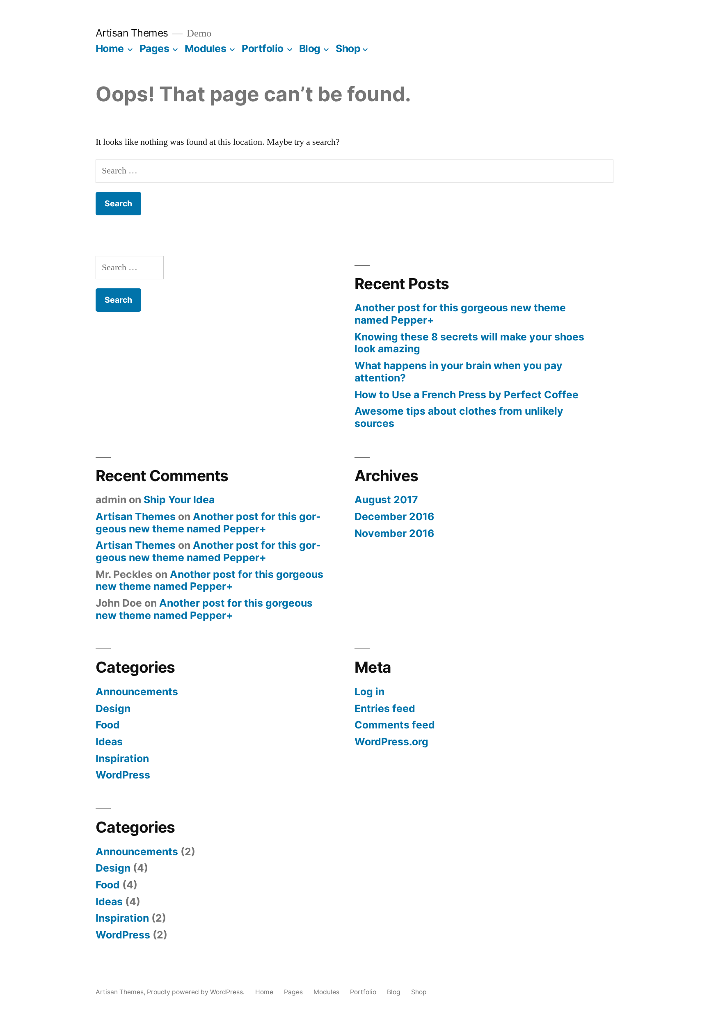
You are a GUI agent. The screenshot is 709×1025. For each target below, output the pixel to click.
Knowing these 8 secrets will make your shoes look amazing (469, 343)
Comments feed (394, 725)
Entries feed (384, 708)
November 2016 (394, 533)
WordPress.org (391, 741)
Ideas (109, 741)
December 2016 (394, 516)
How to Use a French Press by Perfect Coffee (466, 394)
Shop (348, 48)
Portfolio (263, 48)
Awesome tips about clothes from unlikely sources (458, 417)
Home (110, 48)
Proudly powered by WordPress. (196, 992)
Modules (205, 48)
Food (108, 725)
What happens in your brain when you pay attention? (458, 371)
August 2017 (386, 499)
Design (113, 708)
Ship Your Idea (179, 499)
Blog (309, 48)
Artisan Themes (132, 33)
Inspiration (122, 758)
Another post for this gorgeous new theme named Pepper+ (460, 313)
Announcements (137, 691)
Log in (369, 691)
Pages (154, 48)
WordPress (123, 775)
